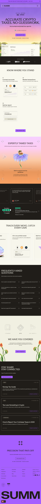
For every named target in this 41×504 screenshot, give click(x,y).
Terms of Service (36, 471)
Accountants (3, 476)
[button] (37, 6)
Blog (13, 473)
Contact (23, 476)
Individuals (3, 473)
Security (34, 473)
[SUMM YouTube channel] (35, 475)
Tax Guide (14, 471)
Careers (23, 473)
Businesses (3, 478)
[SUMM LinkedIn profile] (37, 475)
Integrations (3, 471)
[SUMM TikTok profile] (39, 475)
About (23, 471)
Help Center (14, 476)
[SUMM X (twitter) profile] (33, 475)
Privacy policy (36, 469)
